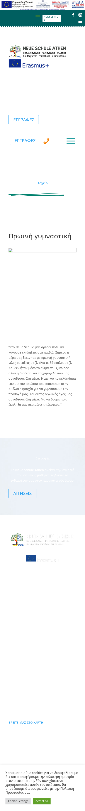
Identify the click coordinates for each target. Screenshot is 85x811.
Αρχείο (43, 183)
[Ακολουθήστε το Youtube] (80, 21)
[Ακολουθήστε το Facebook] (73, 14)
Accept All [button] (42, 801)
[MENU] (70, 141)
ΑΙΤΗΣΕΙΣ (22, 493)
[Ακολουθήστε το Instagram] (80, 14)
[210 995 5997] (46, 141)
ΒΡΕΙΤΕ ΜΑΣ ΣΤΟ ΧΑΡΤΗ (25, 722)
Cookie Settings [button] (18, 801)
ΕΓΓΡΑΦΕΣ (23, 120)
